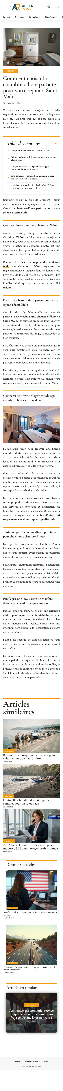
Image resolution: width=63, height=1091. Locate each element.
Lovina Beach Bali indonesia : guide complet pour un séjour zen (26, 801)
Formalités (12, 908)
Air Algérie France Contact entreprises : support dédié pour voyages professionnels (30, 846)
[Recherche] (48, 6)
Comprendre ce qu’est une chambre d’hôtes (31, 150)
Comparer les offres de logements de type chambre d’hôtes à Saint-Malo (30, 167)
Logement (11, 71)
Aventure (9, 751)
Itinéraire (9, 841)
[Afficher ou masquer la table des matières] (49, 143)
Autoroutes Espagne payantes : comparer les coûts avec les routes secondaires (30, 968)
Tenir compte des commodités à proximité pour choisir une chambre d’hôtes (32, 177)
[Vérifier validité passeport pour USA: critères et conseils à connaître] (31, 890)
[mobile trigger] (5, 7)
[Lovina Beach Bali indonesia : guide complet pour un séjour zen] (31, 781)
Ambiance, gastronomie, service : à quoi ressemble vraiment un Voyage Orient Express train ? (31, 1014)
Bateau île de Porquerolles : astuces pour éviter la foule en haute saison (29, 756)
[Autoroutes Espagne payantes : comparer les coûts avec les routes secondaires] (31, 945)
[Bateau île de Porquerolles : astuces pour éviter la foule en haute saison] (31, 736)
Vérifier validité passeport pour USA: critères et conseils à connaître (30, 913)
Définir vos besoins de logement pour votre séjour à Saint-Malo (33, 158)
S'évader (8, 796)
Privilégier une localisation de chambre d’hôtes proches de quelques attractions (32, 186)
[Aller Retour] (22, 7)
